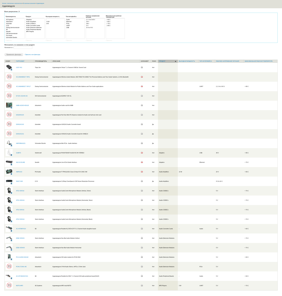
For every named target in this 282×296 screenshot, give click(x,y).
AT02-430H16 (20, 200)
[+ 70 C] (115, 23)
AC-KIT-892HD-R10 (22, 276)
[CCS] (15, 25)
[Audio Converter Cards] (35, 25)
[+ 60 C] (115, 20)
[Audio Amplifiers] (35, 21)
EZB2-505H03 (20, 247)
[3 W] (55, 23)
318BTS (18, 153)
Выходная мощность (52, 16)
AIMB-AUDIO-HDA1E (22, 105)
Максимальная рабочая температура (113, 16)
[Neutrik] (15, 31)
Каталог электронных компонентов (12, 3)
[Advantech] (15, 21)
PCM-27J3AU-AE (21, 266)
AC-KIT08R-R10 (21, 228)
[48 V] (95, 23)
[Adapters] (35, 20)
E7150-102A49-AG (22, 96)
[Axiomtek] (15, 23)
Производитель (11, 16)
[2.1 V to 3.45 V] (95, 20)
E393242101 (20, 134)
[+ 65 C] (115, 21)
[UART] (75, 25)
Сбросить (9, 40)
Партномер (20, 61)
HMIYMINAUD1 (20, 143)
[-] (55, 20)
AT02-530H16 (20, 219)
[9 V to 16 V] (95, 27)
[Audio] (75, 20)
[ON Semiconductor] (15, 33)
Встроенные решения (29, 3)
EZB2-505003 (20, 238)
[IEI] (15, 29)
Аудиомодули (40, 3)
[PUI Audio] (15, 35)
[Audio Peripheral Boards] (35, 29)
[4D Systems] (15, 20)
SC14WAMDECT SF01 (23, 77)
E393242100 (20, 124)
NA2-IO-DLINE (20, 162)
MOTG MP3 (19, 285)
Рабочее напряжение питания (93, 16)
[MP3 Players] (35, 31)
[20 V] (95, 21)
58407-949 (19, 181)
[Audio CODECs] (35, 23)
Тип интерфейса (71, 16)
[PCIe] (75, 23)
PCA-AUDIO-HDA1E (22, 257)
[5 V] (95, 25)
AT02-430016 (20, 191)
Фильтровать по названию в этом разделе (19, 45)
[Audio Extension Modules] (35, 27)
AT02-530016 (20, 210)
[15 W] (55, 21)
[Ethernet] (75, 21)
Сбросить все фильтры (32, 54)
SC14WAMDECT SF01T (23, 86)
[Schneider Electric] (15, 37)
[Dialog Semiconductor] (15, 27)
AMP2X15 (19, 172)
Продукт (28, 16)
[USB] (75, 27)
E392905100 (20, 115)
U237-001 (19, 67)
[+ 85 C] (115, 25)
